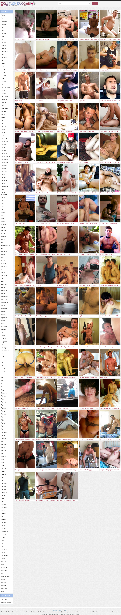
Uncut (3, 552)
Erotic (3, 203)
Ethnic (3, 206)
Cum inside (4, 159)
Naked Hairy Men (6, 602)
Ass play (3, 42)
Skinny (3, 459)
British (3, 105)
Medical (3, 357)
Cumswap (4, 168)
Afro (2, 18)
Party (2, 399)
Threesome (4, 531)
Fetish (3, 221)
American (4, 24)
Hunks (3, 305)
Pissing (3, 408)
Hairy (2, 281)
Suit (2, 516)
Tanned (3, 522)
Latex (2, 333)
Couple (3, 147)
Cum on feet (5, 162)
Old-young (4, 384)
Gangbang (4, 251)
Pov (2, 417)
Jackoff (3, 314)
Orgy (2, 390)
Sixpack (3, 456)
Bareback (4, 57)
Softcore (3, 474)
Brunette (3, 111)
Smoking (3, 468)
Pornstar (3, 414)
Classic (3, 135)
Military (3, 363)
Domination (4, 186)
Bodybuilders (5, 96)
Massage (4, 348)
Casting (3, 126)
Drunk (3, 197)
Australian (4, 48)
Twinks (3, 543)
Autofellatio (4, 51)
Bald (2, 54)
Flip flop (3, 233)
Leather (3, 339)
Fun (2, 248)
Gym (2, 278)
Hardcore (4, 290)
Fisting (3, 227)
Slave (3, 462)
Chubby (3, 132)
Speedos (4, 492)
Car (2, 123)
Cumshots (4, 165)
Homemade (4, 296)
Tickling (3, 534)
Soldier (3, 477)
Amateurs (4, 21)
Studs (3, 510)
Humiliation (4, 302)
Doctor (3, 183)
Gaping (3, 254)
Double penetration (4, 193)
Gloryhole (4, 266)
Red (2, 429)
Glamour (3, 260)
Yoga (2, 591)
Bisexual (3, 81)
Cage (2, 120)
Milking (3, 366)
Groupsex (4, 275)
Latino (3, 336)
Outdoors (4, 393)
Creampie (4, 153)
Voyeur (3, 564)
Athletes (3, 45)
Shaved (3, 444)
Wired (3, 579)
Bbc (2, 60)
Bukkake (3, 117)
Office (3, 378)
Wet (2, 573)
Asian (3, 36)
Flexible (3, 230)
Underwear (4, 555)
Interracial (4, 308)
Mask (2, 345)
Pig (2, 405)
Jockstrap (4, 327)
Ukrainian (4, 549)
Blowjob (3, 93)
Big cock (3, 78)
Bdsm (3, 63)
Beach (3, 66)
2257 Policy (55, 610)
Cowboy (3, 150)
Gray (2, 269)
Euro (2, 209)
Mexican (3, 360)
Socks (3, 471)
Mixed (3, 369)
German (3, 257)
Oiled (2, 381)
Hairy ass (4, 284)
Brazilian (3, 102)
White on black (5, 576)
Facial (3, 212)
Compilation (5, 141)
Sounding (4, 483)
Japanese (4, 317)
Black (2, 84)
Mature (3, 354)
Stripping (4, 507)
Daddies (3, 177)
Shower (3, 450)
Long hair (4, 342)
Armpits (3, 33)
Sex (2, 441)
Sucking (3, 513)
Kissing (3, 330)
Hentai (3, 293)
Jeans (3, 320)
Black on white (5, 87)
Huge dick (4, 299)
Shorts (3, 447)
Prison (3, 420)
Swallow (3, 519)
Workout (3, 582)
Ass (2, 39)
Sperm (3, 495)
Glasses (3, 263)
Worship (3, 585)
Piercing (3, 402)
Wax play (4, 567)
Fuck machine (5, 245)
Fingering (4, 224)
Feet (2, 218)
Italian (3, 311)
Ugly (2, 546)
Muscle (3, 372)
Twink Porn (4, 599)
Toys (2, 540)
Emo (2, 200)
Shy (2, 453)
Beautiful (3, 75)
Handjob (3, 287)
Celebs (3, 129)
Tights (3, 537)
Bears (3, 72)
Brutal (3, 114)
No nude (3, 375)
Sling (2, 465)
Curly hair (4, 171)
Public (3, 423)
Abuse (3, 15)
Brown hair (4, 108)
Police (3, 411)
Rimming (4, 432)
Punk (2, 426)
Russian (3, 438)
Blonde (3, 90)
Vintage (3, 561)
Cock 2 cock (5, 138)
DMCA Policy (61, 610)
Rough (3, 435)
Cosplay (3, 144)
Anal (2, 27)
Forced (3, 239)
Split (2, 498)
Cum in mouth (5, 156)
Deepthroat (4, 180)
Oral (2, 387)
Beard (3, 69)
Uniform (3, 558)
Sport (2, 501)
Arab (2, 30)
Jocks (3, 323)
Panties (3, 396)
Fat (2, 215)
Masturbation (5, 351)
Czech (3, 174)
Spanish (3, 486)
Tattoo (3, 525)
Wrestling (4, 588)
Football (3, 236)
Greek (3, 272)
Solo (2, 480)
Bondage (4, 99)
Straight (3, 504)
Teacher (3, 528)
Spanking (4, 489)
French (3, 242)
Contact (66, 610)
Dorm (2, 189)
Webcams (4, 570)
